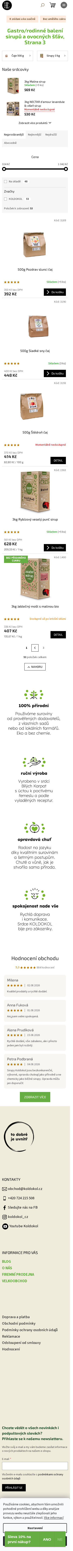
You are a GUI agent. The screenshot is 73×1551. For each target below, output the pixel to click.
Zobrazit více (35, 1097)
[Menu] (64, 5)
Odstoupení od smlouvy (21, 1342)
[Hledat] (43, 5)
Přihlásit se (14, 1487)
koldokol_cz (18, 1216)
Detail (58, 460)
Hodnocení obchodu (35, 958)
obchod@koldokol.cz (25, 1188)
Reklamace (11, 1336)
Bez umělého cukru (54, 19)
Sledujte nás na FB (23, 1207)
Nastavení (35, 1528)
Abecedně (10, 143)
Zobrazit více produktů (33, 123)
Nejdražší (51, 135)
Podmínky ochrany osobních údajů (30, 1330)
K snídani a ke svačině (22, 19)
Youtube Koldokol (23, 1226)
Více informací (53, 1518)
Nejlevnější (34, 135)
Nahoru (36, 666)
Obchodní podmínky (18, 1323)
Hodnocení (11, 1349)
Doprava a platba (16, 1317)
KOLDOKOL (19, 199)
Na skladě (18, 182)
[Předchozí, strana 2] (35, 648)
